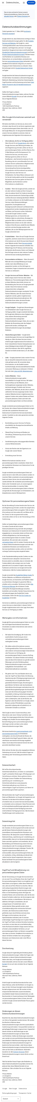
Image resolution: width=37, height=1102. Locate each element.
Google (4, 1088)
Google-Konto (22, 143)
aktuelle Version (9, 16)
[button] (3, 2)
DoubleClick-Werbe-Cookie (24, 575)
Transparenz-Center (25, 1093)
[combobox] (10, 1099)
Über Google (13, 1088)
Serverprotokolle (27, 243)
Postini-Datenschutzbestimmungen (13, 54)
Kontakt (14, 96)
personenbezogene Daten (15, 61)
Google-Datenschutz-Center (24, 68)
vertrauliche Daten (7, 542)
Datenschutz (23, 1088)
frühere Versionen (22, 16)
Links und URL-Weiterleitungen (23, 371)
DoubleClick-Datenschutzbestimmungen (15, 52)
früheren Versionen (19, 1052)
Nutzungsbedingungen (9, 1093)
